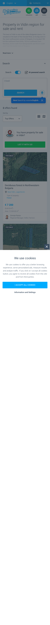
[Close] (46, 246)
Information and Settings (25, 292)
